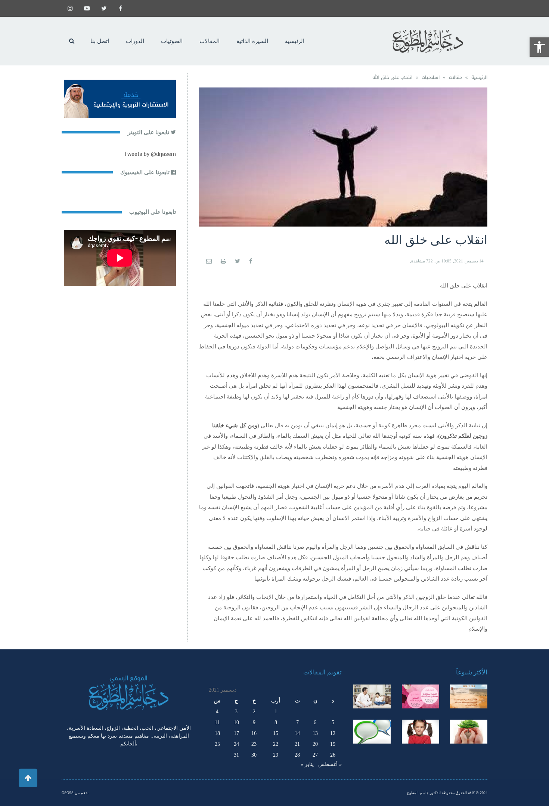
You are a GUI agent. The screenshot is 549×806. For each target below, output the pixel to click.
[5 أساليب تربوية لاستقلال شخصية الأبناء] (372, 696)
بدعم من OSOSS (75, 793)
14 (297, 733)
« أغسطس (330, 764)
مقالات (455, 77)
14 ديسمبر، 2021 (469, 261)
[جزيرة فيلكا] (468, 696)
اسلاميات (431, 77)
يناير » (307, 764)
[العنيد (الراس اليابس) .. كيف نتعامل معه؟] (420, 732)
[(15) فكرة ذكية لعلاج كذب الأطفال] (372, 732)
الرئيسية (479, 77)
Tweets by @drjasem (150, 154)
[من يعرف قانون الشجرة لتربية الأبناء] (468, 732)
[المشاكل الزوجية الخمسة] (420, 696)
